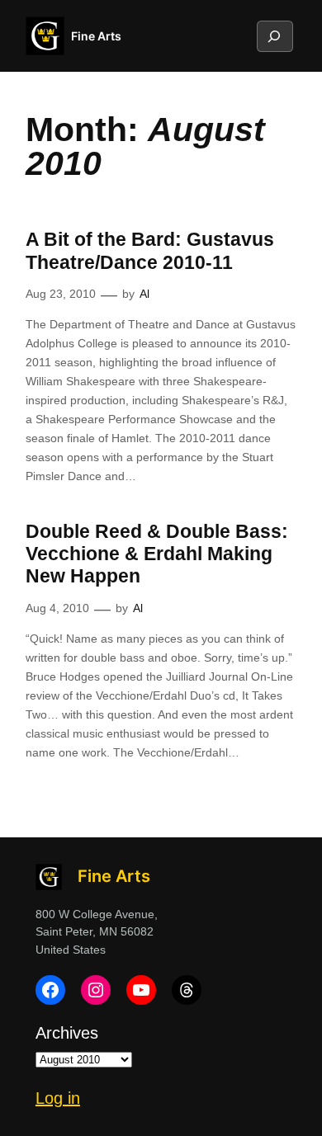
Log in (58, 1098)
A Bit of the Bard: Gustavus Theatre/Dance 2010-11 (150, 250)
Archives (67, 1033)
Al (144, 293)
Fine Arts (96, 36)
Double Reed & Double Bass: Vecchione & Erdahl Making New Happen (157, 554)
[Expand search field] (274, 36)
